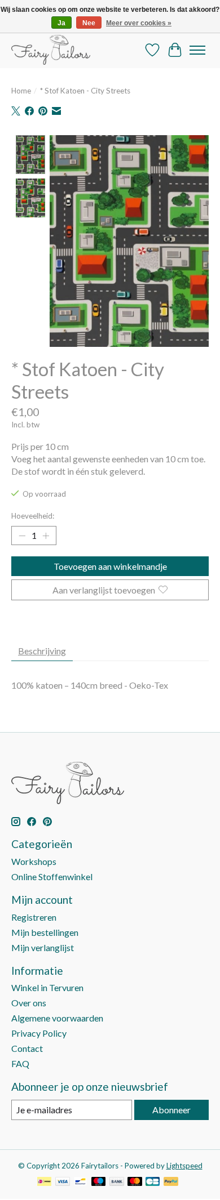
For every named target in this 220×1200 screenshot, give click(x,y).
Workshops (33, 861)
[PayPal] (171, 1182)
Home (21, 90)
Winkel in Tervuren (47, 987)
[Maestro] (98, 1182)
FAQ (20, 1063)
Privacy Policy (39, 1033)
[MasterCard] (134, 1182)
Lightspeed (184, 1165)
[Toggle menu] (197, 50)
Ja (61, 23)
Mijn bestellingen (44, 932)
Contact (27, 1048)
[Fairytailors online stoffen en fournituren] (50, 50)
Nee (88, 23)
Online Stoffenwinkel (52, 876)
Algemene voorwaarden (57, 1017)
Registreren (33, 917)
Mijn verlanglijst (42, 947)
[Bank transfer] (116, 1182)
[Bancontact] (80, 1182)
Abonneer (171, 1109)
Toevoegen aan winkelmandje (110, 566)
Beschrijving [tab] (42, 650)
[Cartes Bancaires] (153, 1182)
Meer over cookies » (138, 23)
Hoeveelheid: (32, 515)
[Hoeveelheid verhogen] (45, 535)
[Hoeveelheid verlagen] (22, 535)
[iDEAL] (44, 1182)
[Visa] (62, 1182)
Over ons (28, 1002)
